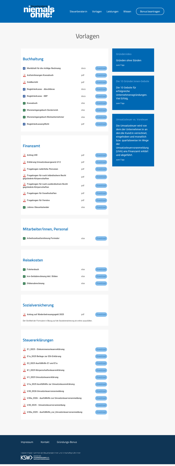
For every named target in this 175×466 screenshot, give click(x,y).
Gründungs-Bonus (67, 442)
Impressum (27, 442)
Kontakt (45, 442)
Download (101, 68)
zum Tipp (120, 65)
